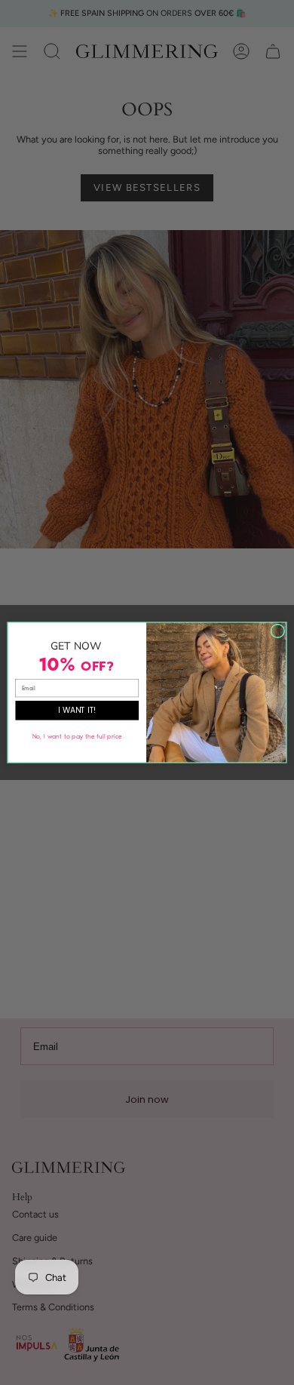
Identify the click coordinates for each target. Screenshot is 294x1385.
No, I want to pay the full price (77, 736)
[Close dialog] (277, 631)
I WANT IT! (77, 710)
